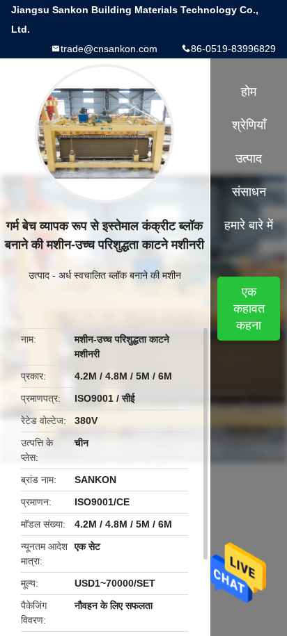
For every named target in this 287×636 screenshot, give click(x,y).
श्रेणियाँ (249, 125)
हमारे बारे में (248, 225)
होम (248, 92)
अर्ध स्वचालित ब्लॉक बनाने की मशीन (120, 275)
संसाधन (249, 192)
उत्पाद (39, 275)
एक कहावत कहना (249, 308)
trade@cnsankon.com (109, 48)
